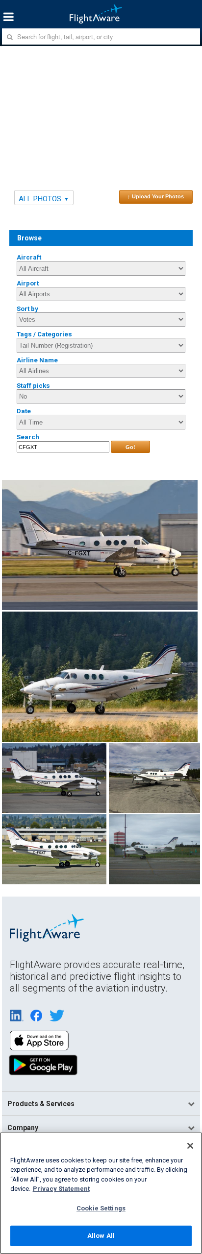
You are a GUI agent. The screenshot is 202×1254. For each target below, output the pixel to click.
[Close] (190, 1146)
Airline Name (37, 360)
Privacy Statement (61, 1188)
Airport (28, 283)
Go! (130, 447)
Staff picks (33, 385)
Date (24, 411)
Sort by (27, 308)
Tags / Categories (44, 334)
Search (28, 437)
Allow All (101, 1235)
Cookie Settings (101, 1208)
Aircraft (29, 257)
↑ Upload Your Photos (155, 196)
